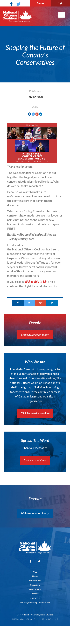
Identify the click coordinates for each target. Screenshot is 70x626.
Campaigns (35, 585)
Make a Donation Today (35, 334)
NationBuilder (46, 615)
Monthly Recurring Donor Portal (35, 602)
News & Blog (35, 589)
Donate (40, 3)
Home (35, 576)
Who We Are (35, 580)
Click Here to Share (35, 460)
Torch (26, 615)
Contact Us (35, 598)
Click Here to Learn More (35, 413)
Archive (35, 593)
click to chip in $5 (35, 281)
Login (60, 3)
